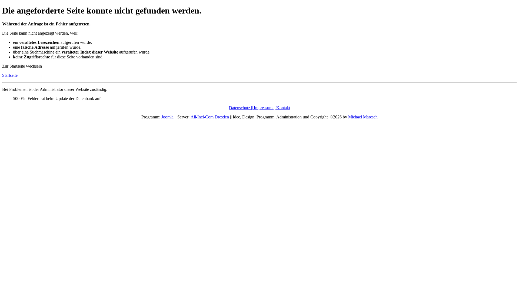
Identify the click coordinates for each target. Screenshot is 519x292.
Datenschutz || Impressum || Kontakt (259, 107)
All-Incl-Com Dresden (210, 117)
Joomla (167, 117)
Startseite (10, 75)
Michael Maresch (363, 117)
